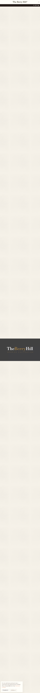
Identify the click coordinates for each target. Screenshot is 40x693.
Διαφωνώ (13, 690)
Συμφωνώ (5, 690)
